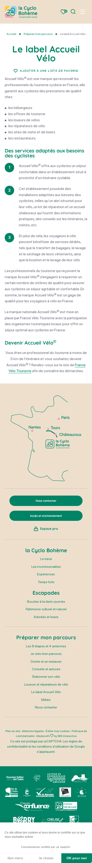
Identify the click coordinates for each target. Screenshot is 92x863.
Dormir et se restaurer (46, 661)
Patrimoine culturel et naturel (46, 609)
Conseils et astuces (46, 669)
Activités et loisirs (46, 617)
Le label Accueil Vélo (46, 692)
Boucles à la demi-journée (46, 601)
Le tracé (46, 559)
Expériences (46, 574)
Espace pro (49, 528)
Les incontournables (46, 566)
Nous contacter (46, 707)
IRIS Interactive (67, 736)
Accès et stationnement (46, 516)
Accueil (11, 34)
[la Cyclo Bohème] (21, 12)
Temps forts (46, 582)
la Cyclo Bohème (46, 550)
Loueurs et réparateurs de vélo (46, 684)
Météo (46, 700)
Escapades (46, 592)
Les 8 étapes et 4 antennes (46, 646)
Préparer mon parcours (38, 34)
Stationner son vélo (46, 676)
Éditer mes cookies (58, 731)
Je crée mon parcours (46, 654)
